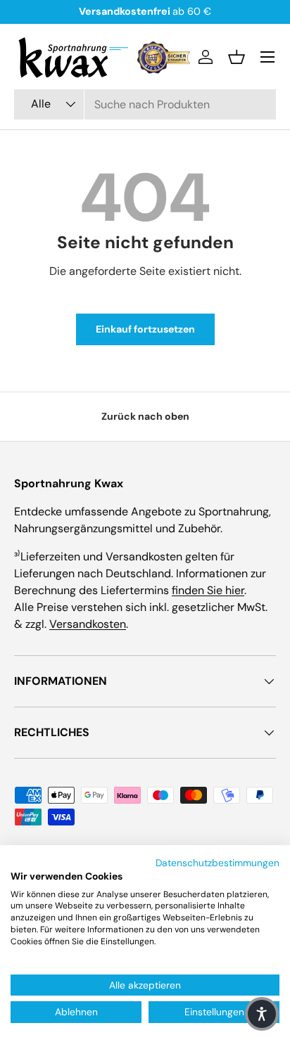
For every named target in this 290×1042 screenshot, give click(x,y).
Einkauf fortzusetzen (145, 329)
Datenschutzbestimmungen (217, 862)
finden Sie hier (208, 590)
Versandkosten (87, 624)
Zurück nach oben (145, 416)
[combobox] (145, 104)
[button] (236, 56)
